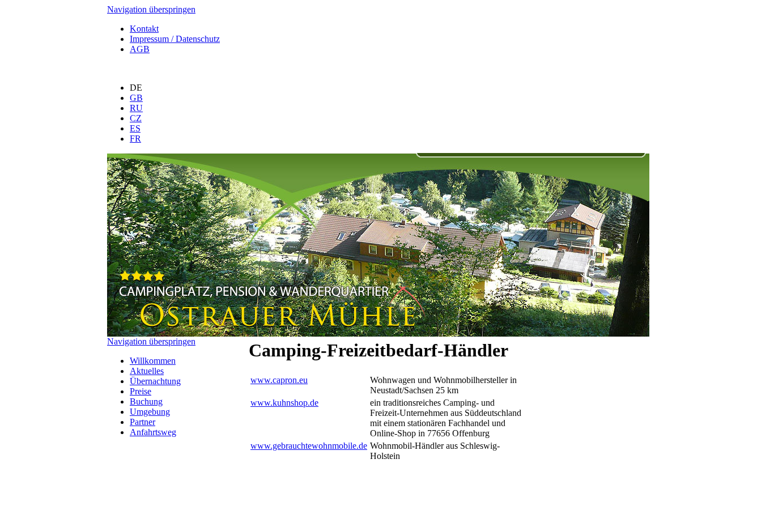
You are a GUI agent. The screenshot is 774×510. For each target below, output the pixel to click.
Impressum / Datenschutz (175, 39)
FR (135, 138)
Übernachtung (155, 381)
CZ (136, 118)
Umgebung (150, 411)
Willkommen (153, 361)
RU (136, 108)
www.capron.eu (279, 380)
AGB (140, 49)
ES (135, 128)
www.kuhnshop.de (284, 402)
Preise (140, 391)
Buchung (146, 401)
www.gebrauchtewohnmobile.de (308, 445)
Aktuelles (147, 371)
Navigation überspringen (151, 9)
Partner (142, 422)
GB (136, 98)
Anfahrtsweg (153, 432)
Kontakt (144, 28)
